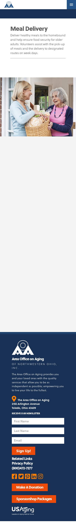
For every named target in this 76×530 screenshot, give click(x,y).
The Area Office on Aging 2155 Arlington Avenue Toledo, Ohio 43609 (30, 404)
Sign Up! (23, 450)
